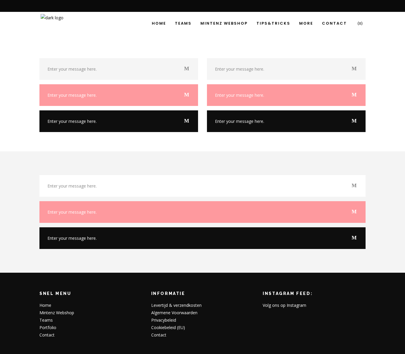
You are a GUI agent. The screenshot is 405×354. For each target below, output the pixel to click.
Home (45, 305)
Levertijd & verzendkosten (176, 305)
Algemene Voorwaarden (174, 312)
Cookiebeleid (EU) (168, 327)
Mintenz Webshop (56, 312)
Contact (47, 335)
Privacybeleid (163, 320)
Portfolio (47, 327)
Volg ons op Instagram (284, 305)
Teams (46, 320)
